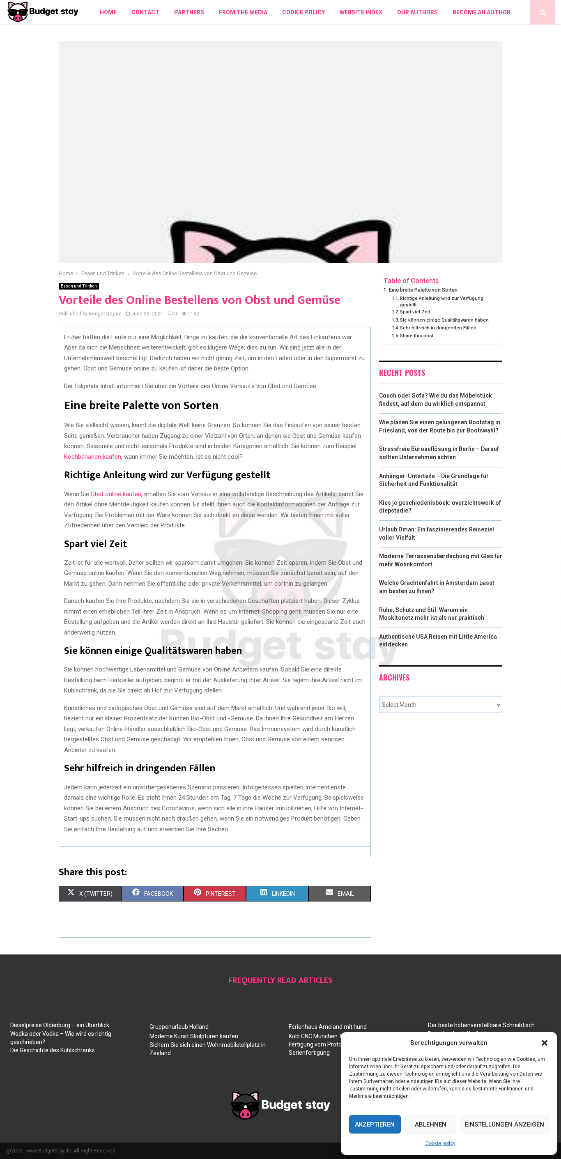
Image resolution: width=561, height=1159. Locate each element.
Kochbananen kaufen (92, 456)
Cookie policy (440, 1143)
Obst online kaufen (116, 494)
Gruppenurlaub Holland (179, 1026)
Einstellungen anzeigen (504, 1124)
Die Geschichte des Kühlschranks (52, 1050)
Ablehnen (430, 1124)
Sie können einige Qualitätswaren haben (444, 320)
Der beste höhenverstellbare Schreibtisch (481, 1025)
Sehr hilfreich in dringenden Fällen (438, 328)
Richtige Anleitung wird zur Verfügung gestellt (441, 301)
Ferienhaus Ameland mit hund (328, 1026)
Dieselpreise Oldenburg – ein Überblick (59, 1025)
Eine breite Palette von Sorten (423, 290)
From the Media (243, 12)
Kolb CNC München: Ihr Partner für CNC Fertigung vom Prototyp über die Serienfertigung (339, 1044)
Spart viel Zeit (415, 312)
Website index (361, 12)
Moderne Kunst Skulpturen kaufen (193, 1036)
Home (108, 12)
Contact (145, 12)
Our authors (417, 12)
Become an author (481, 12)
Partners (189, 12)
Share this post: (417, 335)
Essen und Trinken (79, 286)
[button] (544, 1043)
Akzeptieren (375, 1124)
